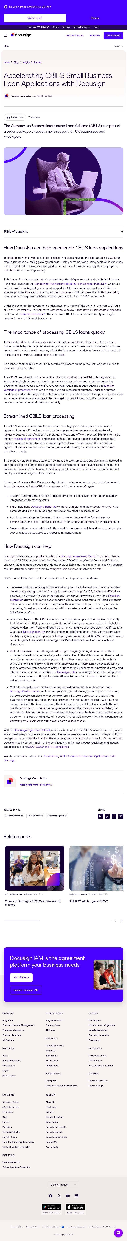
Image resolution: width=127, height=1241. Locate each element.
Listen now (17, 117)
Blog (16, 62)
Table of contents (16, 231)
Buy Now (95, 35)
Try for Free (113, 35)
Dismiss (95, 18)
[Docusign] (21, 35)
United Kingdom (59, 1185)
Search (56, 27)
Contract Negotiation (57, 816)
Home (7, 62)
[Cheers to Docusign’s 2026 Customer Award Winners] (34, 868)
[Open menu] (5, 35)
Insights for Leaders (32, 62)
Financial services (35, 816)
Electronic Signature (14, 816)
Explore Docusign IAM (26, 990)
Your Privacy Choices (51, 1227)
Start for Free (21, 977)
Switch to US (35, 18)
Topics (117, 46)
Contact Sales (75, 35)
